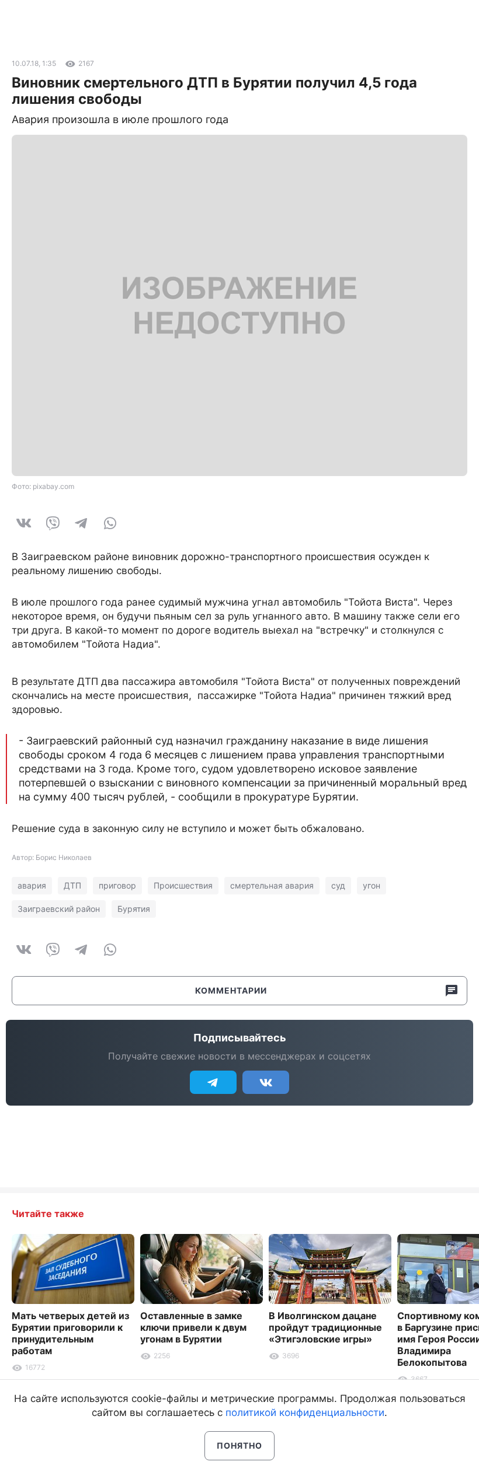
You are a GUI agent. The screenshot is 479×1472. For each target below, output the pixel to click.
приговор (117, 885)
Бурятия (133, 909)
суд (338, 885)
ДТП (72, 885)
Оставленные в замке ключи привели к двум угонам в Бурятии (193, 1327)
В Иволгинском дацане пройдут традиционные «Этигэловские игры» (325, 1327)
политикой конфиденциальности (304, 1412)
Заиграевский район (59, 909)
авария (32, 885)
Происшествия (183, 885)
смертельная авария (272, 885)
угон (371, 885)
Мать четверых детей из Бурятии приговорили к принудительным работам (70, 1333)
